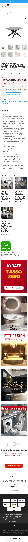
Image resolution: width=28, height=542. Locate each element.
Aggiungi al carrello (13, 94)
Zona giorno (7, 13)
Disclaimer (6, 534)
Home (2, 13)
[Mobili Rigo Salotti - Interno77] (21, 505)
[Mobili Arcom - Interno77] (6, 505)
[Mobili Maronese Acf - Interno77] (14, 505)
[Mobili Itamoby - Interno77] (6, 500)
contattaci (5, 83)
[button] (25, 19)
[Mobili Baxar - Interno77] (17, 509)
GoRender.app (6, 525)
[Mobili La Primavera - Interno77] (21, 500)
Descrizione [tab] (5, 110)
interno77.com (20, 534)
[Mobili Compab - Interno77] (14, 500)
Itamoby (7, 103)
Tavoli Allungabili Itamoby (20, 101)
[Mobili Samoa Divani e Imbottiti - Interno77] (10, 509)
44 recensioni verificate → (14, 490)
